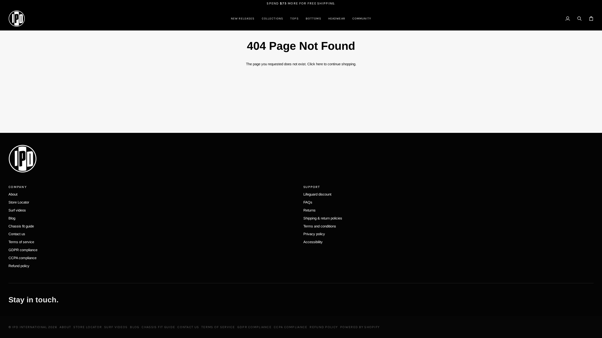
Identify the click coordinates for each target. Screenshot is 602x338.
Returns (309, 210)
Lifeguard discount (317, 194)
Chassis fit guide (21, 226)
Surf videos (17, 210)
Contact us (16, 234)
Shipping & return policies (322, 218)
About (12, 194)
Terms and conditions (319, 226)
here (319, 64)
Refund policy (18, 266)
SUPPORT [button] (311, 187)
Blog (11, 218)
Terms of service (21, 242)
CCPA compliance (22, 258)
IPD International (29, 327)
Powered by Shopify (360, 327)
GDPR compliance (22, 250)
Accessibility (313, 242)
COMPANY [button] (17, 187)
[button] (272, 18)
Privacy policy (314, 234)
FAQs (307, 202)
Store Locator (18, 202)
